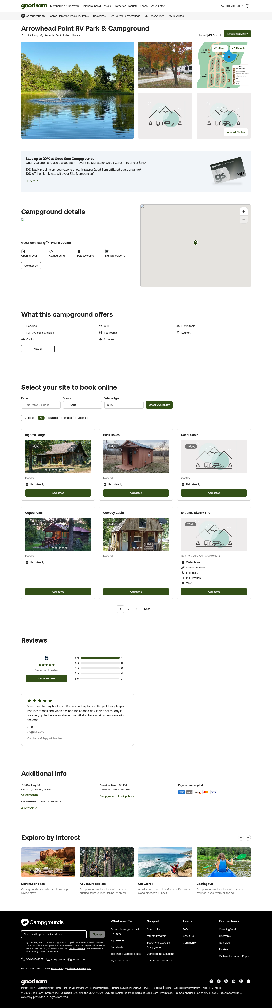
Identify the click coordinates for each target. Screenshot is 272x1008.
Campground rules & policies (117, 796)
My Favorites (176, 16)
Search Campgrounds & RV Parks (69, 16)
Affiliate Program (156, 935)
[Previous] (241, 838)
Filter (31, 417)
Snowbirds (99, 16)
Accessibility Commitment (187, 988)
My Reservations (154, 16)
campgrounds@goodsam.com (69, 959)
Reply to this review (52, 738)
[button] (32, 180)
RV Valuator (158, 5)
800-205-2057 (34, 959)
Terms (168, 988)
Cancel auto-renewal (159, 960)
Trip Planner (118, 940)
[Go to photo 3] (49, 470)
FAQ (185, 929)
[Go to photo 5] (56, 470)
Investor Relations (153, 988)
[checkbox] (22, 942)
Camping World (228, 929)
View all (37, 348)
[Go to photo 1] (43, 470)
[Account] (247, 6)
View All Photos (236, 132)
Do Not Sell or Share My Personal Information (86, 988)
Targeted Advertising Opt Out (126, 988)
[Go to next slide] (86, 456)
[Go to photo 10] (73, 470)
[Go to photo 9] (70, 470)
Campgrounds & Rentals (96, 5)
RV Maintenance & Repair (234, 956)
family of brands (77, 948)
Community (190, 942)
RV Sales (224, 942)
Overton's (225, 935)
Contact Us (153, 929)
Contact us (31, 265)
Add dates (58, 492)
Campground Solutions (160, 953)
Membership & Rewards (64, 5)
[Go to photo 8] (66, 470)
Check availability (237, 33)
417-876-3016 (29, 808)
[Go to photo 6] (60, 470)
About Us (188, 935)
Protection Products (125, 5)
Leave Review (46, 678)
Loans (144, 5)
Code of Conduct (212, 988)
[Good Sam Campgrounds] (42, 922)
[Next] (248, 838)
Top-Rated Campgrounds (125, 16)
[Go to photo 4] (53, 470)
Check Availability (159, 404)
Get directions (29, 794)
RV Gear (224, 949)
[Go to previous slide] (30, 456)
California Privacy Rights (79, 968)
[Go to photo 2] (46, 470)
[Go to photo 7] (63, 470)
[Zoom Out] (244, 219)
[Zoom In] (244, 211)
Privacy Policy (57, 968)
